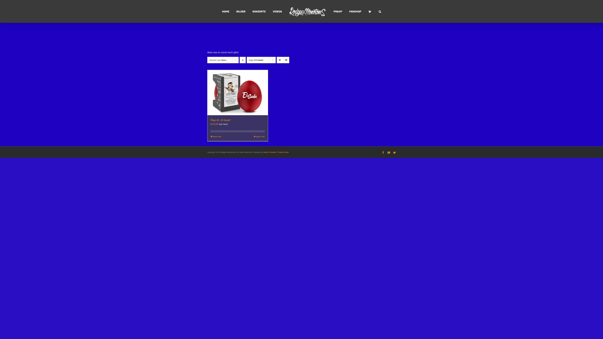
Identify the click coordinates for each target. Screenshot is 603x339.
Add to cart (217, 136)
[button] (365, 11)
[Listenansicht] (286, 60)
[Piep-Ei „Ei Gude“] (237, 92)
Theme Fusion (283, 152)
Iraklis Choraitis (270, 152)
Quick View (260, 136)
